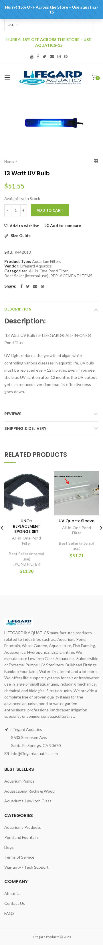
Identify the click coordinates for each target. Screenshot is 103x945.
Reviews (12, 414)
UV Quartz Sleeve (76, 520)
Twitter (44, 56)
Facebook (38, 56)
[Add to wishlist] (41, 479)
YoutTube (31, 56)
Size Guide (20, 236)
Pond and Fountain (21, 837)
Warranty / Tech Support (26, 867)
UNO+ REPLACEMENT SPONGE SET (26, 526)
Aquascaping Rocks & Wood (29, 791)
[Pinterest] (42, 286)
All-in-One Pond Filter (48, 271)
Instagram (59, 56)
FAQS (9, 913)
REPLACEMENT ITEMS (71, 275)
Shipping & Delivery (25, 428)
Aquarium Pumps (19, 781)
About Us (12, 893)
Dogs (9, 847)
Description (17, 309)
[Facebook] (21, 286)
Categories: (15, 271)
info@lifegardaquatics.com (34, 753)
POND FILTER (27, 564)
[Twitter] (27, 286)
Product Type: (17, 261)
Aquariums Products (22, 827)
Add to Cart (50, 210)
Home (9, 161)
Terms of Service (19, 857)
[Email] (35, 286)
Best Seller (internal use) (26, 275)
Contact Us (14, 903)
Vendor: (11, 266)
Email (52, 56)
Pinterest (65, 56)
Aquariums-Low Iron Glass (28, 800)
